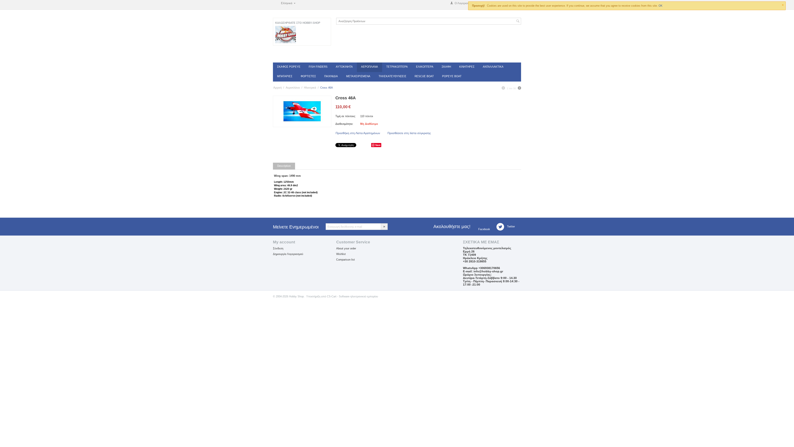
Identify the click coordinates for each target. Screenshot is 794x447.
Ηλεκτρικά (310, 87)
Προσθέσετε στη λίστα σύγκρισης (409, 133)
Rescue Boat (424, 76)
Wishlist (341, 254)
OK (660, 5)
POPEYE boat (452, 76)
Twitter (510, 226)
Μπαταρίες (284, 76)
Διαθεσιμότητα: (344, 123)
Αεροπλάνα (369, 66)
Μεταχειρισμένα (358, 76)
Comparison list (345, 259)
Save (377, 145)
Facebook (483, 229)
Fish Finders (318, 66)
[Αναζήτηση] (518, 21)
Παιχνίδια (331, 76)
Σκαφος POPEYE (288, 66)
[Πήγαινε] (384, 226)
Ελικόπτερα (424, 66)
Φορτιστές (308, 76)
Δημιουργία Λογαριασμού (288, 254)
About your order (346, 248)
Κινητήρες (467, 66)
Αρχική (277, 87)
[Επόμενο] (519, 88)
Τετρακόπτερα (397, 66)
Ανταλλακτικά (493, 66)
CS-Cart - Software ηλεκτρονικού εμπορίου (352, 296)
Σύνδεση (278, 248)
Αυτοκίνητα (344, 66)
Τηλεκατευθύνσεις (392, 76)
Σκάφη (446, 66)
